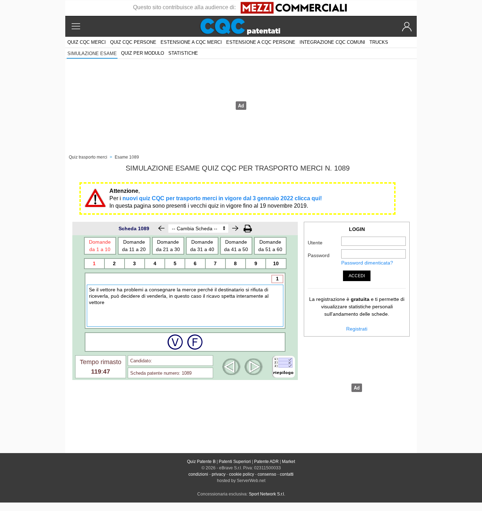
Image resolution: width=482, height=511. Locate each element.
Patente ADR (266, 461)
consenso (267, 474)
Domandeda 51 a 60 (270, 245)
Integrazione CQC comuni (332, 42)
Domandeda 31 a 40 (202, 245)
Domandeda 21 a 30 (168, 245)
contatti (287, 474)
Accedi (357, 275)
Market (288, 461)
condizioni (198, 474)
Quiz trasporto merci (88, 157)
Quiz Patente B (201, 461)
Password (319, 255)
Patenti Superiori (235, 461)
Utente (315, 242)
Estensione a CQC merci (191, 42)
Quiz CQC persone (133, 42)
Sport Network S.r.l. (267, 494)
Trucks (378, 42)
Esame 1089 (127, 157)
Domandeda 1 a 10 (100, 245)
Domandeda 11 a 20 (134, 245)
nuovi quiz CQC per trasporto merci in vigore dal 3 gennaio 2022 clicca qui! (222, 198)
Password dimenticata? (367, 263)
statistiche (183, 53)
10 (276, 263)
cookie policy (241, 474)
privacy (218, 474)
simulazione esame (92, 53)
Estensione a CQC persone (260, 42)
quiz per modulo (142, 53)
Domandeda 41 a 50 (236, 245)
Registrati (356, 329)
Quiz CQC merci (86, 42)
